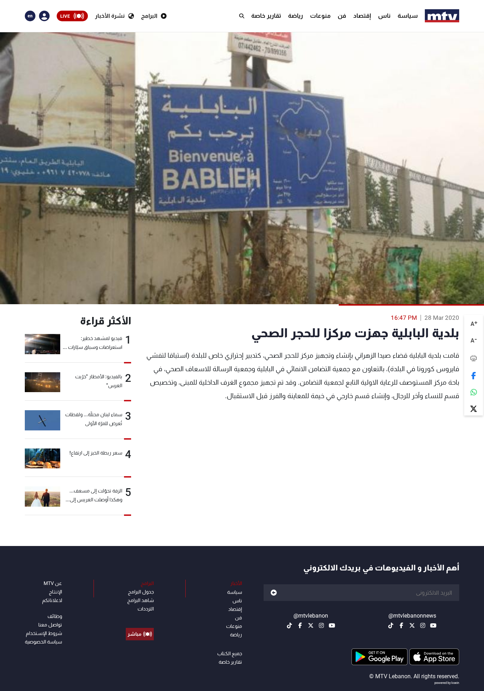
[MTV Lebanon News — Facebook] (401, 625)
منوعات (320, 15)
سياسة (408, 15)
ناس (384, 15)
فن (342, 15)
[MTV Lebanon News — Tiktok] (390, 625)
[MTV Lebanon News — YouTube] (433, 625)
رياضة (295, 15)
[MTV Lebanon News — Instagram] (422, 625)
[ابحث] (241, 16)
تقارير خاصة (266, 15)
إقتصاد (362, 15)
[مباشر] (140, 618)
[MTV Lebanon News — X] (412, 625)
